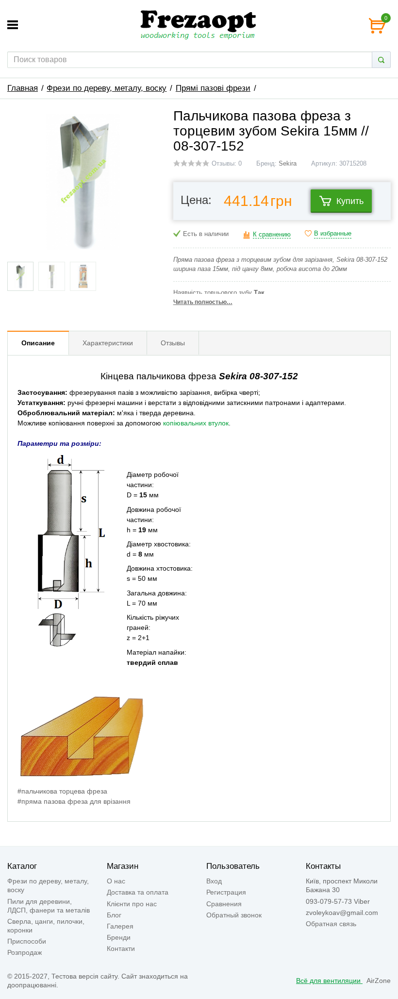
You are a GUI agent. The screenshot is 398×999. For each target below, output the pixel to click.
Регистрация (226, 892)
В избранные (332, 233)
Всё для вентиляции (329, 980)
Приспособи (26, 941)
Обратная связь (331, 924)
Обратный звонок (234, 915)
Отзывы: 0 (227, 163)
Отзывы (173, 343)
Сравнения (224, 904)
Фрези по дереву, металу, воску (106, 88)
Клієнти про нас (132, 904)
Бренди (119, 937)
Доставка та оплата (137, 892)
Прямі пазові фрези (213, 88)
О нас (116, 881)
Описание (38, 343)
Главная (22, 88)
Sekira (288, 163)
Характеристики (108, 343)
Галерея (120, 926)
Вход (214, 881)
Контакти (121, 948)
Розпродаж (24, 952)
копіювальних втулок (196, 423)
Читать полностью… (202, 302)
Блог (114, 915)
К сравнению (272, 234)
